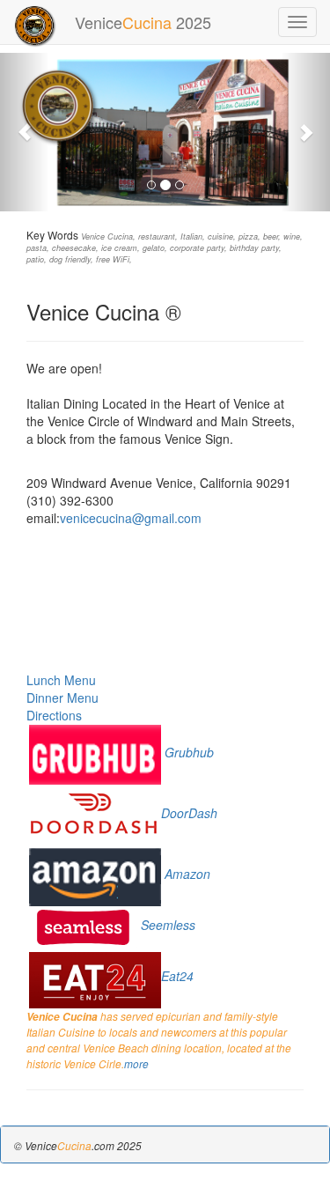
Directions (54, 715)
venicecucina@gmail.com (131, 518)
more (136, 1064)
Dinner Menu (62, 697)
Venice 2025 (143, 22)
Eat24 (177, 976)
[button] (24, 132)
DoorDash (189, 813)
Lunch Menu (61, 680)
